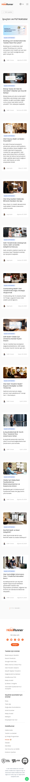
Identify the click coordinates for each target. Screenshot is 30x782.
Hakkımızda (9, 730)
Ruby (6, 701)
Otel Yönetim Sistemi (12, 668)
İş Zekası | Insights (11, 683)
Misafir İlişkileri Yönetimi (13, 671)
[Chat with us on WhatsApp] (27, 779)
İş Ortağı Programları (12, 736)
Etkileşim (8, 717)
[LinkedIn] (7, 640)
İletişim (15, 645)
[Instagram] (11, 640)
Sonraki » (17, 608)
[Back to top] (27, 774)
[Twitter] (23, 640)
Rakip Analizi (9, 680)
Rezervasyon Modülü (12, 655)
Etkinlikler (8, 746)
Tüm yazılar (8, 12)
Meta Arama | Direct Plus (13, 665)
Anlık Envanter (9, 710)
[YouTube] (19, 640)
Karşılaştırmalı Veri (11, 720)
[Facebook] (15, 640)
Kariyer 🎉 (8, 740)
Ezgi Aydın (9, 168)
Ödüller (7, 743)
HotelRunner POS (10, 677)
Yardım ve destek (10, 733)
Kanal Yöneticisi (10, 658)
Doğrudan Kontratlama (12, 707)
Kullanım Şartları (10, 752)
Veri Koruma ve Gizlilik (12, 749)
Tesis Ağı (8, 704)
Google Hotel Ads (10, 661)
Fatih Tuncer (10, 60)
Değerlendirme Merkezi (12, 674)
